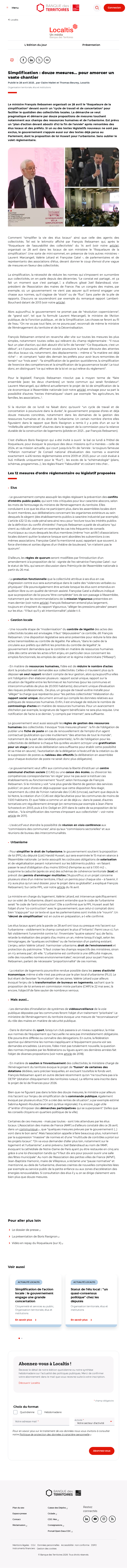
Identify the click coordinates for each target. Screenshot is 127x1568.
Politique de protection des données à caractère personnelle (54, 1434)
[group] (63, 187)
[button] (63, 187)
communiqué (28, 1129)
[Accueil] (58, 8)
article (114, 245)
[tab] (19, 1338)
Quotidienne (27, 1412)
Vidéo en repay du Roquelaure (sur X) (36, 1243)
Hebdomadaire (53, 1412)
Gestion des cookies (47, 1548)
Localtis (14, 20)
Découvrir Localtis (29, 1382)
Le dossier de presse (25, 1229)
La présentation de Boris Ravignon (35, 1236)
